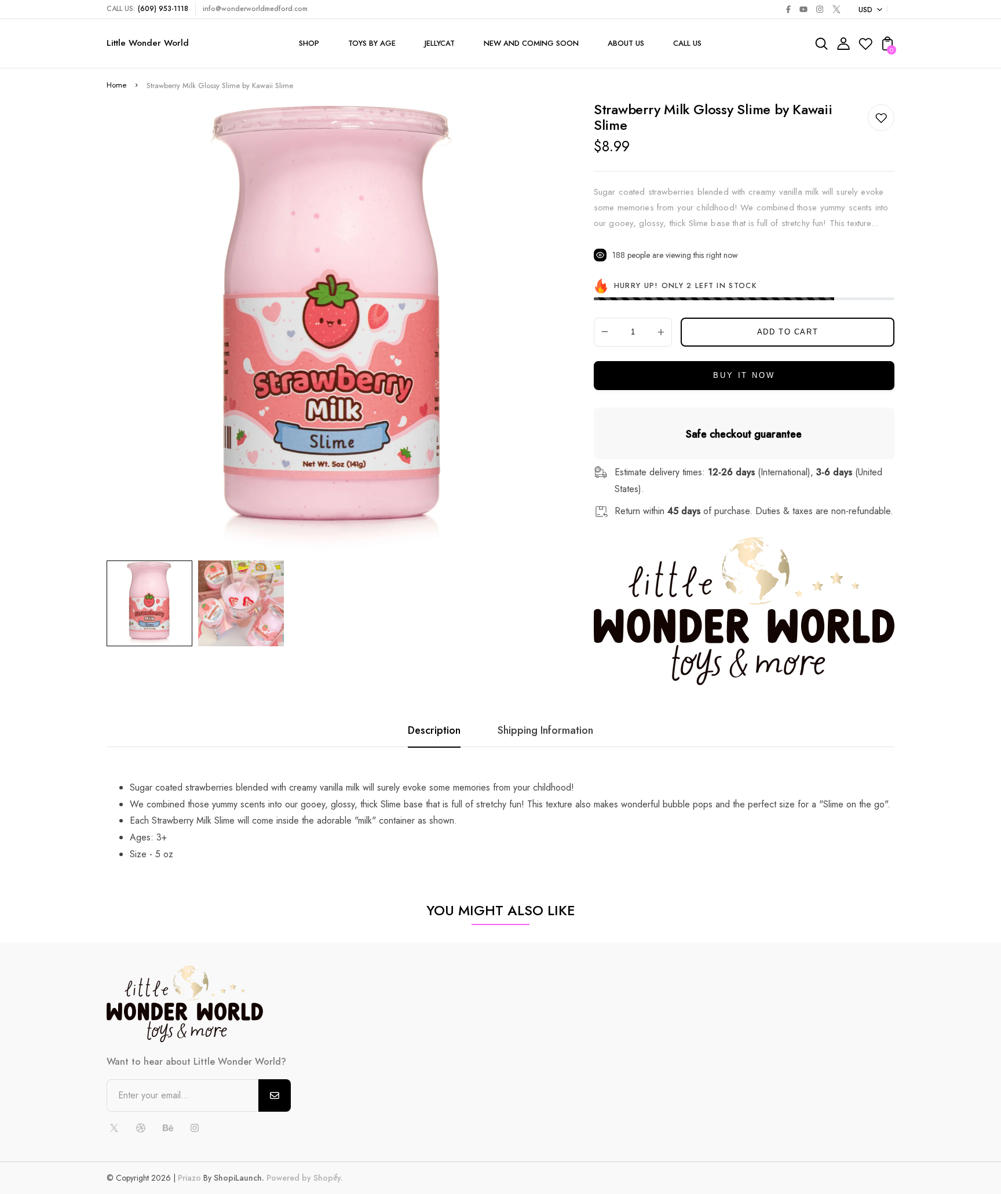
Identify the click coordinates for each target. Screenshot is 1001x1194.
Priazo (189, 1178)
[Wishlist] (865, 47)
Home (116, 84)
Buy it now (744, 375)
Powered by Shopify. (303, 1178)
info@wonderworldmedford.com (255, 8)
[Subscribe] (274, 1095)
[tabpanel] (152, 603)
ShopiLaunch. (239, 1178)
